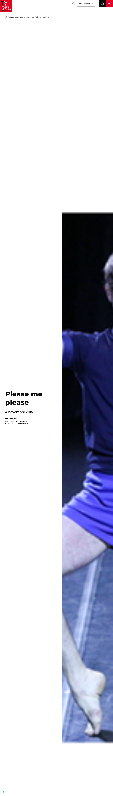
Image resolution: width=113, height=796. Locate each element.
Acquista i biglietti (86, 4)
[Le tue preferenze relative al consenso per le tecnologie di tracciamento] (4, 792)
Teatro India (30, 17)
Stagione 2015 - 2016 (16, 17)
